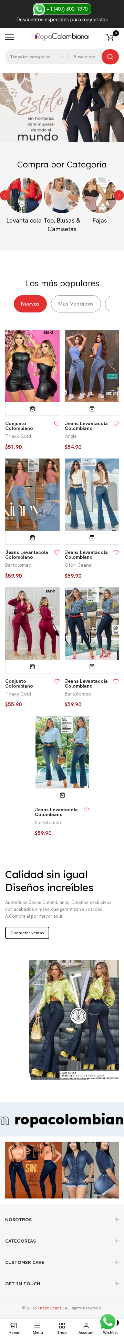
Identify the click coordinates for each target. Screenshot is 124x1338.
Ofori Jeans (78, 565)
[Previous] (5, 195)
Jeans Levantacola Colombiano (86, 425)
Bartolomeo (18, 565)
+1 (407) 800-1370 (66, 9)
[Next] (119, 195)
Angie (71, 436)
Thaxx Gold (18, 436)
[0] (110, 37)
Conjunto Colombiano (19, 425)
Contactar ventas (27, 933)
